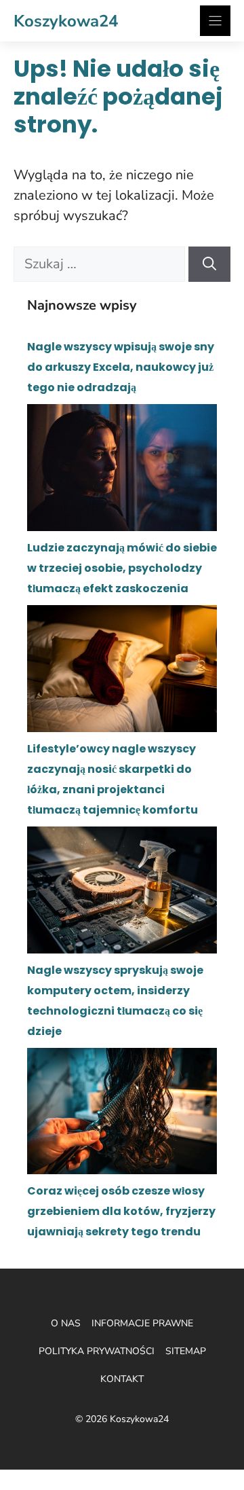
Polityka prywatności (97, 1351)
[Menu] (215, 20)
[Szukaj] (209, 264)
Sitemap (185, 1351)
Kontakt (122, 1379)
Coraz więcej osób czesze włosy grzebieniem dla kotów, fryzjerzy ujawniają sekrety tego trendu (121, 1211)
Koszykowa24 (66, 21)
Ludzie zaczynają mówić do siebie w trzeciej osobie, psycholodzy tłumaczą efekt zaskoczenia (122, 568)
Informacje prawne (142, 1323)
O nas (66, 1323)
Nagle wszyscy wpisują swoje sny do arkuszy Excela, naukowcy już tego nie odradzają (120, 367)
